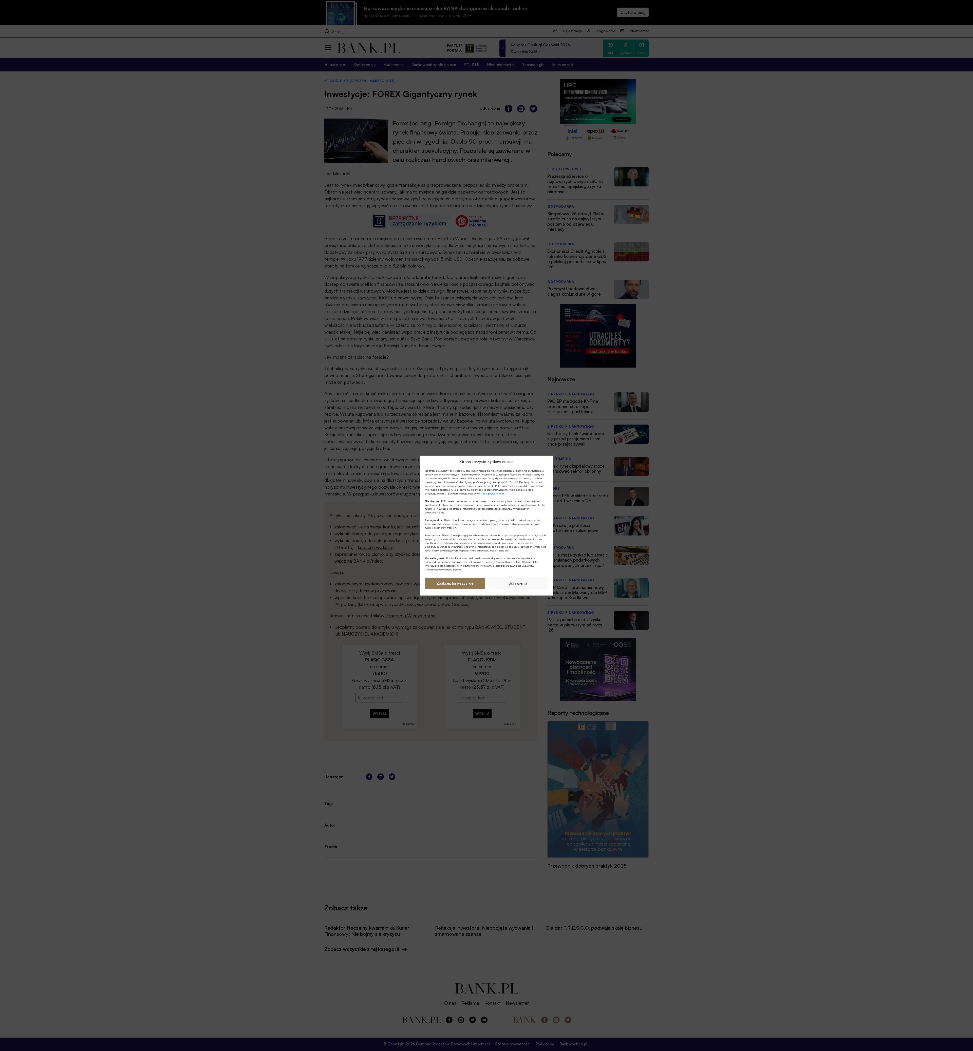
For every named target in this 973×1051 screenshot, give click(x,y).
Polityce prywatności (490, 493)
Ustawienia (518, 583)
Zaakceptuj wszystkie (455, 583)
